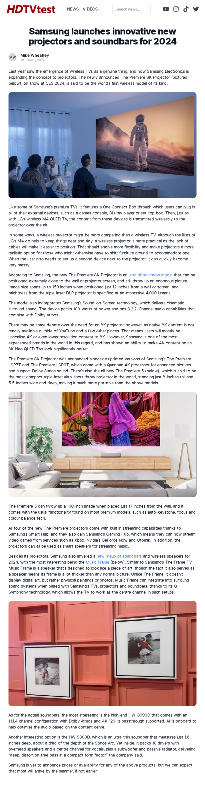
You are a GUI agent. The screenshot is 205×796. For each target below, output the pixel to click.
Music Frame (97, 562)
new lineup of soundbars (119, 556)
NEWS (73, 8)
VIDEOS (90, 8)
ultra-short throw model (150, 274)
